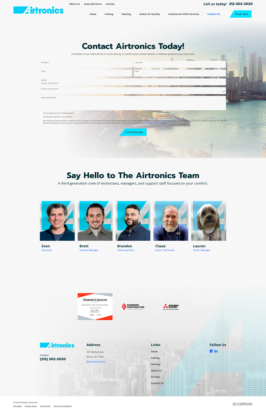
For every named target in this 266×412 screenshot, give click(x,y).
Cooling (155, 357)
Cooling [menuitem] (109, 14)
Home (154, 351)
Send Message (134, 132)
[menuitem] (17, 406)
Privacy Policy (145, 123)
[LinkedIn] (216, 351)
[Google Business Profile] (211, 351)
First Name (45, 62)
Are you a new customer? (49, 89)
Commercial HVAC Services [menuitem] (183, 14)
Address (44, 80)
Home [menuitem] (93, 14)
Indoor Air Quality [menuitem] (149, 14)
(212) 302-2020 (53, 359)
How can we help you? (48, 98)
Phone (43, 71)
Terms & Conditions (160, 123)
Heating (155, 364)
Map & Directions (95, 361)
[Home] (38, 10)
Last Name (138, 62)
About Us (74, 3)
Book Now (241, 14)
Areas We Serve (93, 3)
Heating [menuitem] (126, 14)
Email (137, 71)
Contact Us (157, 383)
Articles (110, 3)
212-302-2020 (241, 4)
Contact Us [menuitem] (213, 14)
